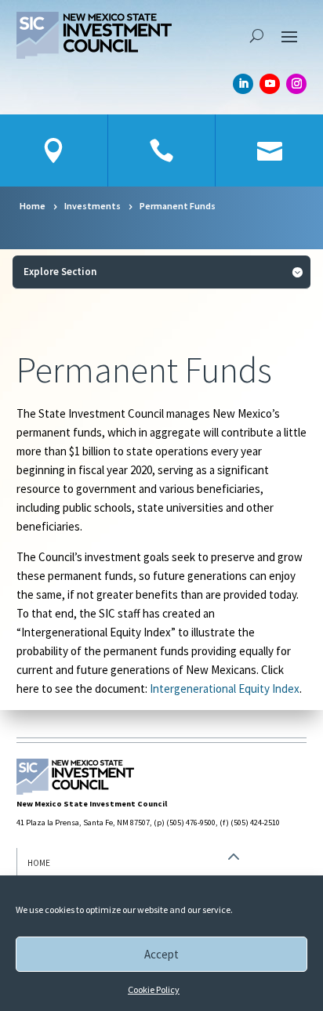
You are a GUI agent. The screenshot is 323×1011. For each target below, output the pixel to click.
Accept (161, 954)
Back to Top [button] (234, 880)
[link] (94, 35)
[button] (289, 35)
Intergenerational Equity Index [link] (224, 688)
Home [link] (38, 862)
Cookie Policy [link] (154, 989)
